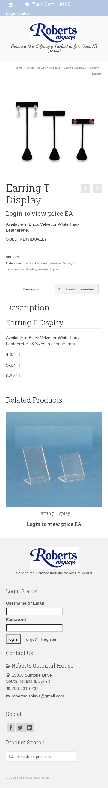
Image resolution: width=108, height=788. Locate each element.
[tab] (32, 289)
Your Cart (50, 4)
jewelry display (48, 269)
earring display (25, 269)
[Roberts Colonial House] (54, 33)
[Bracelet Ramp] (85, 188)
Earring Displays (36, 263)
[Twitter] (20, 727)
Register (49, 639)
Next (97, 471)
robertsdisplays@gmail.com (38, 696)
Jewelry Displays (62, 263)
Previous (11, 471)
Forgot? (30, 639)
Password (16, 619)
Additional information (76, 289)
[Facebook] (11, 727)
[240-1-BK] (54, 130)
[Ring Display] (97, 188)
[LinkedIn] (30, 727)
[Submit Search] (10, 756)
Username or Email (25, 603)
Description (32, 289)
